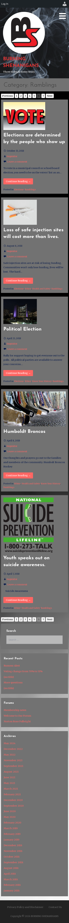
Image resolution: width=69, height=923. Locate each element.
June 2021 (9, 777)
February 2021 (12, 794)
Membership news (15, 710)
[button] (63, 10)
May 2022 (9, 754)
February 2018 (12, 884)
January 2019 (11, 839)
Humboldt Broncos (24, 431)
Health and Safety (41, 288)
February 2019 (12, 833)
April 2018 (10, 873)
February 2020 (12, 822)
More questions (13, 682)
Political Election (22, 329)
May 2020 (9, 816)
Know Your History (42, 381)
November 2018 (13, 851)
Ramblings (30, 189)
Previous (7, 95)
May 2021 (9, 783)
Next (50, 95)
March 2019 (11, 828)
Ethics (28, 288)
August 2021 (11, 771)
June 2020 (10, 811)
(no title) (9, 677)
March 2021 (11, 788)
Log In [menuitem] (4, 3)
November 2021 (13, 760)
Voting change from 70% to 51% (23, 671)
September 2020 (14, 805)
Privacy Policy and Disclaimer (25, 907)
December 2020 (13, 800)
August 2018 (11, 868)
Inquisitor (12, 156)
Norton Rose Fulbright (17, 721)
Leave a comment (17, 161)
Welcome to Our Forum (17, 715)
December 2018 (13, 845)
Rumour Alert (12, 665)
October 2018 (11, 856)
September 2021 (13, 766)
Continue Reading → (18, 181)
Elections (19, 189)
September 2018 (13, 862)
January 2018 (11, 890)
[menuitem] (64, 4)
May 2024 (9, 743)
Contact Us (55, 907)
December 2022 (13, 748)
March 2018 (11, 879)
